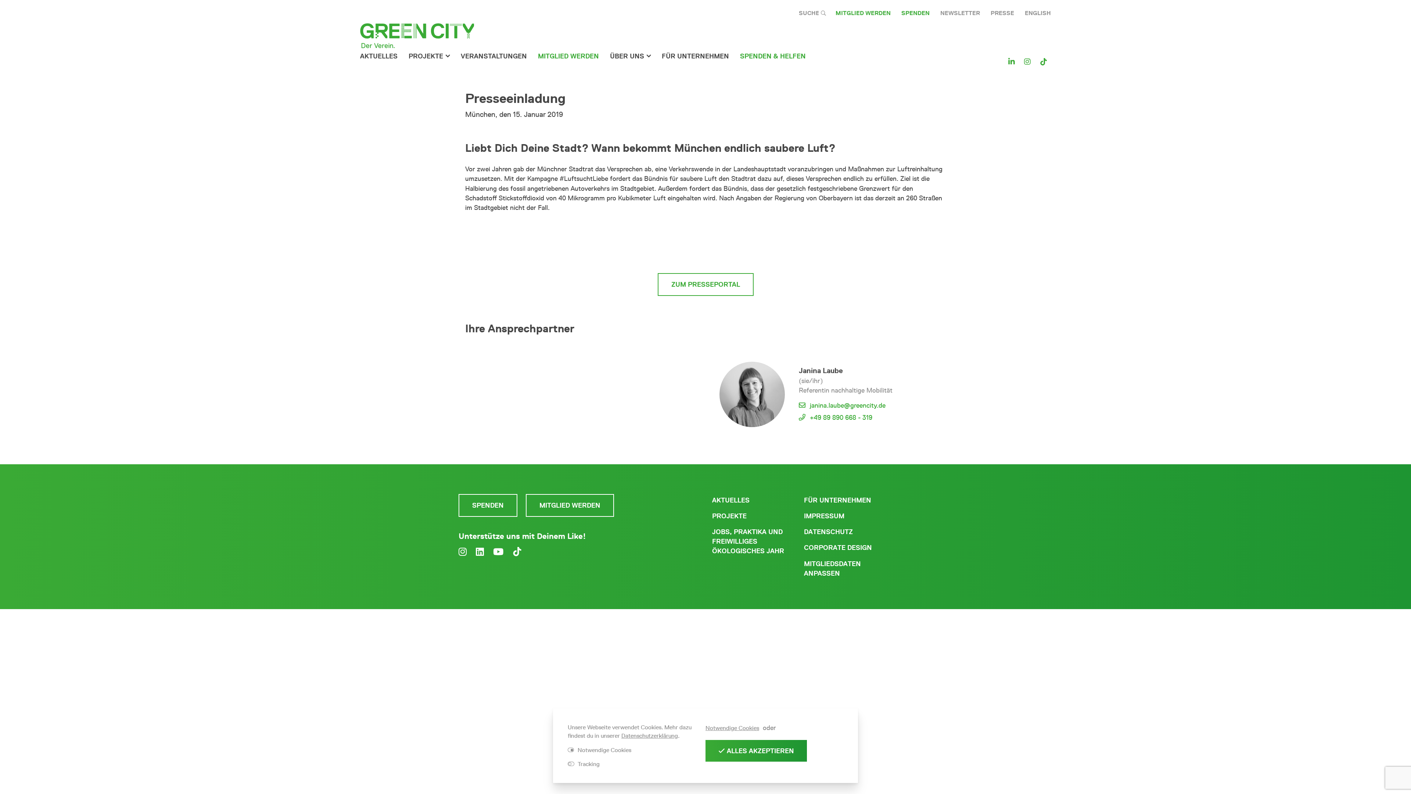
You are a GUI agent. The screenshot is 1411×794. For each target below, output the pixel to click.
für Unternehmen (695, 56)
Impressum (824, 516)
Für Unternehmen (837, 500)
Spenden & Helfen (773, 56)
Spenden (915, 13)
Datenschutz (828, 532)
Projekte (426, 56)
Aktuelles (379, 56)
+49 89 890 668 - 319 (841, 418)
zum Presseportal (705, 284)
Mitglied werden (863, 13)
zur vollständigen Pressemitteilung (706, 252)
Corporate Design (838, 548)
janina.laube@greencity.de (848, 405)
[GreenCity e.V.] (417, 35)
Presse (1002, 13)
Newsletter (960, 13)
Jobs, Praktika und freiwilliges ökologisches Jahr (748, 541)
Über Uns (627, 56)
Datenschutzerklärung (649, 735)
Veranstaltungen (494, 56)
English (1038, 13)
